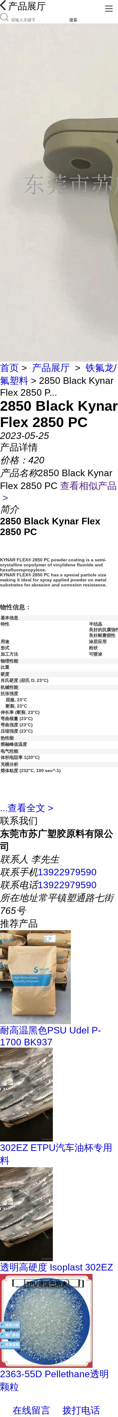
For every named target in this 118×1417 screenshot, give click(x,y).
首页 (9, 368)
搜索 (73, 20)
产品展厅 (51, 368)
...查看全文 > (26, 808)
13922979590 (67, 872)
